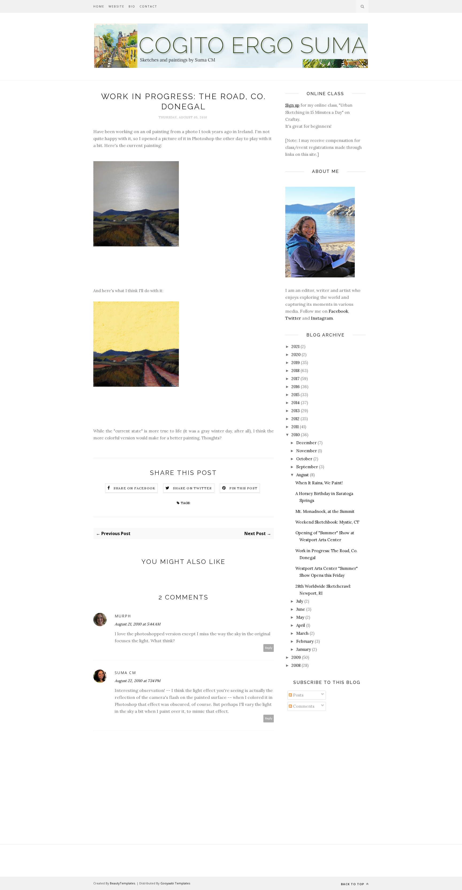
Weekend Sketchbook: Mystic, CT (327, 522)
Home (98, 6)
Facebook (338, 311)
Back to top (353, 884)
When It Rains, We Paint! (319, 482)
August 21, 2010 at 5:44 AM (137, 624)
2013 (295, 410)
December (306, 442)
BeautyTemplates (122, 883)
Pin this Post (243, 488)
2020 (296, 354)
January (303, 649)
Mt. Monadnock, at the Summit (325, 511)
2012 (295, 418)
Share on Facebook (134, 488)
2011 (295, 426)
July (299, 601)
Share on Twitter (192, 488)
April (300, 625)
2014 (295, 402)
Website (116, 6)
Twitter (293, 318)
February (305, 641)
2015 (295, 394)
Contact (148, 6)
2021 (295, 346)
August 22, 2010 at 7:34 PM (137, 680)
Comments (303, 706)
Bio (132, 6)
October (304, 458)
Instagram (322, 318)
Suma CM (125, 672)
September (307, 466)
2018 (295, 370)
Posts (297, 695)
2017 (295, 378)
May (300, 617)
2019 (295, 362)
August (302, 474)
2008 (296, 665)
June (300, 609)
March (302, 633)
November (306, 450)
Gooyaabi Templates (175, 883)
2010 (295, 434)
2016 (295, 386)
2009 (296, 657)
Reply (268, 648)
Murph (123, 615)
